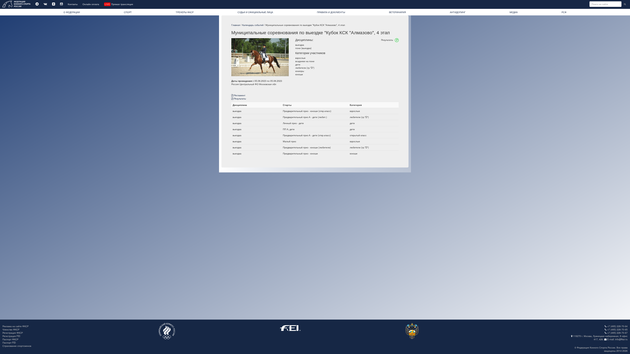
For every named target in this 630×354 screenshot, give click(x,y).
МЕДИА (514, 12)
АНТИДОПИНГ (458, 12)
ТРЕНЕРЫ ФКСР (185, 12)
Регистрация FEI (11, 336)
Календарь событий (252, 25)
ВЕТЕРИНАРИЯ (397, 12)
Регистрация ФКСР (12, 332)
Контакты (73, 4)
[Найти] (625, 4)
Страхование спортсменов (16, 345)
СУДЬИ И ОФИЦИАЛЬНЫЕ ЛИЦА (255, 12)
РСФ (564, 12)
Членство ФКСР (10, 329)
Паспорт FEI (9, 342)
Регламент (239, 95)
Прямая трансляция (119, 4)
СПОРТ (128, 12)
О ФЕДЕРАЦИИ (71, 12)
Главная (235, 25)
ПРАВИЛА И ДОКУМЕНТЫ (331, 12)
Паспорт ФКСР (10, 339)
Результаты (239, 98)
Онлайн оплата (91, 4)
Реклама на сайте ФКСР (15, 326)
